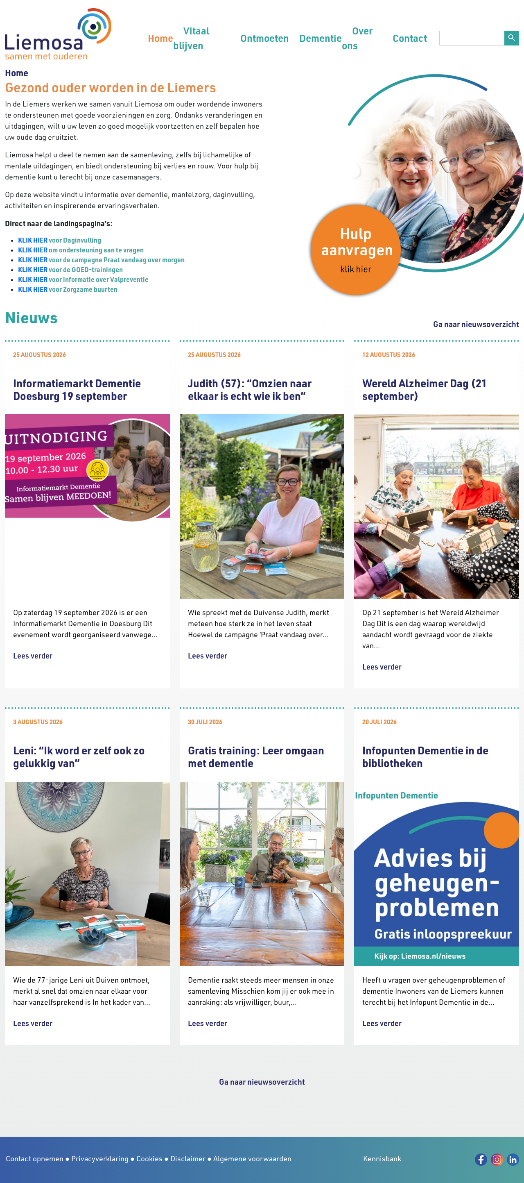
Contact (410, 38)
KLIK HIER (32, 240)
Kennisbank (382, 1158)
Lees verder (32, 655)
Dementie (320, 38)
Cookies (149, 1158)
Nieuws (31, 317)
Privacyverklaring (100, 1158)
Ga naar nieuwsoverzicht (476, 324)
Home (160, 38)
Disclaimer (188, 1158)
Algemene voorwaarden (252, 1158)
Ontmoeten (264, 38)
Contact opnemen (34, 1158)
